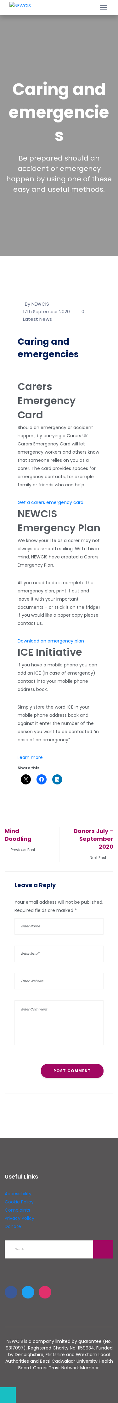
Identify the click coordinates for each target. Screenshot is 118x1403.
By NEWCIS (37, 304)
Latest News (37, 319)
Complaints (17, 1210)
